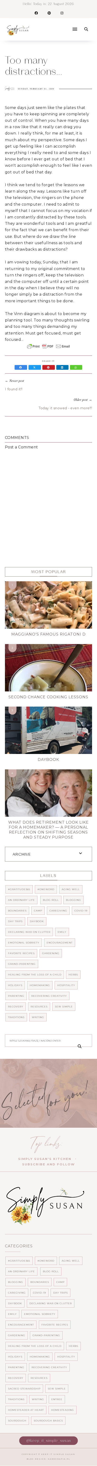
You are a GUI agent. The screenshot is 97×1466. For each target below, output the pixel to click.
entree (56, 1399)
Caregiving (58, 910)
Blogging (73, 900)
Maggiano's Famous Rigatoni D (48, 634)
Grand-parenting (22, 963)
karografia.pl (59, 1459)
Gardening (50, 953)
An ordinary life (21, 900)
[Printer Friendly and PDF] (48, 349)
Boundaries (17, 910)
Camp (38, 910)
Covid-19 (80, 910)
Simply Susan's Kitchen (44, 1159)
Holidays (15, 985)
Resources (39, 1006)
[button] (56, 25)
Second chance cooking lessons (48, 697)
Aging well (71, 889)
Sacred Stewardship (24, 1388)
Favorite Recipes (21, 953)
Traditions (16, 1017)
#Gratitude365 (19, 889)
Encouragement (60, 942)
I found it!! (14, 389)
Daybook (48, 759)
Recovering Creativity (49, 995)
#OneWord (45, 889)
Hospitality (66, 985)
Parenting (16, 995)
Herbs (73, 974)
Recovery (15, 1006)
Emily (62, 932)
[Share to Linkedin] (63, 367)
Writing (38, 1017)
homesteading (62, 1410)
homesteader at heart (26, 1410)
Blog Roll (51, 900)
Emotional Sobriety (23, 942)
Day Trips (15, 921)
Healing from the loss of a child (34, 974)
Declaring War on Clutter (29, 932)
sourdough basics (48, 1420)
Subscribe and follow (48, 1164)
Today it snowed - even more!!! (65, 408)
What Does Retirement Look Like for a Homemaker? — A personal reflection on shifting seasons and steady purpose (48, 829)
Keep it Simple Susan (58, 1454)
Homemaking (40, 985)
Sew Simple (64, 1006)
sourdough (17, 1420)
